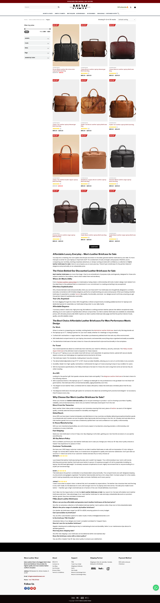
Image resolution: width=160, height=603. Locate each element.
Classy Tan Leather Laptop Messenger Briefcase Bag (64, 125)
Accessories (91, 13)
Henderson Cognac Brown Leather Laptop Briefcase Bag (93, 180)
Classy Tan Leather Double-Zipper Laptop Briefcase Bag (65, 180)
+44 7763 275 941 (34, 580)
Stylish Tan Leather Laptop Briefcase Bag (121, 124)
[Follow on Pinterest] (31, 588)
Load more (94, 247)
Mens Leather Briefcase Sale (36, 19)
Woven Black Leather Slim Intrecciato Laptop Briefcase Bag (64, 70)
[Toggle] (48, 39)
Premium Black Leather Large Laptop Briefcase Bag (120, 180)
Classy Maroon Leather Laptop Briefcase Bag (121, 70)
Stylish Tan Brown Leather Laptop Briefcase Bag (94, 125)
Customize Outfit (111, 13)
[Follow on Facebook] (25, 588)
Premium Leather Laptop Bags (67, 282)
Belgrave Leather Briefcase (113, 376)
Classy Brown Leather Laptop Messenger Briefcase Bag (93, 70)
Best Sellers (71, 13)
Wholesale (101, 13)
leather (113, 408)
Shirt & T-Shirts (60, 13)
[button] (131, 7)
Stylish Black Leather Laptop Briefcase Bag (93, 235)
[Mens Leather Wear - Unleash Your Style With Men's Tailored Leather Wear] (80, 7)
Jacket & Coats (47, 13)
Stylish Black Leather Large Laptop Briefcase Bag (122, 235)
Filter (26, 31)
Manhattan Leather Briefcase (103, 330)
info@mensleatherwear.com (36, 576)
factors (78, 294)
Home (26, 19)
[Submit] (58, 7)
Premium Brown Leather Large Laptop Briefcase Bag (64, 235)
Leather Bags (80, 13)
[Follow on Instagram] (28, 588)
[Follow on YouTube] (34, 588)
